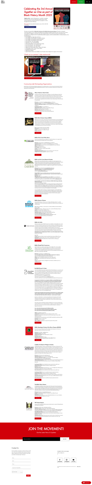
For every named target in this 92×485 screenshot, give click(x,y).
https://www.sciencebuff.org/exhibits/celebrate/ (51, 411)
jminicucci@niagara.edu (46, 355)
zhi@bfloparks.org (37, 261)
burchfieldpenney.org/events (39, 274)
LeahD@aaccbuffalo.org (47, 102)
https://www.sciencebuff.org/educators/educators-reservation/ (44, 214)
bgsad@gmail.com (45, 332)
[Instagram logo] (67, 460)
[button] (87, 2)
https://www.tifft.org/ (40, 405)
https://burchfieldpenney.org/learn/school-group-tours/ (54, 277)
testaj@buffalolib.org (47, 142)
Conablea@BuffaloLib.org (50, 143)
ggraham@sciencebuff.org (51, 212)
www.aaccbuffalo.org (45, 106)
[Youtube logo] (73, 460)
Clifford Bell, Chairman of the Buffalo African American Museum (45, 31)
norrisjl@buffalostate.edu (46, 275)
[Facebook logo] (60, 460)
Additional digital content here (39, 359)
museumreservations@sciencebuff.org (40, 215)
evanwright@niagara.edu (38, 358)
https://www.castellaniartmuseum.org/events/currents (50, 372)
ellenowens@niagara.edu (49, 356)
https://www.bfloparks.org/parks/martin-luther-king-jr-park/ (44, 255)
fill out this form (48, 358)
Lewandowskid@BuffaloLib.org (51, 144)
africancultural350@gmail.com (57, 104)
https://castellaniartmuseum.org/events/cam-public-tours (50, 364)
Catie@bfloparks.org (47, 253)
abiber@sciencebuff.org (47, 407)
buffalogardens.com (58, 178)
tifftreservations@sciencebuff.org (50, 410)
